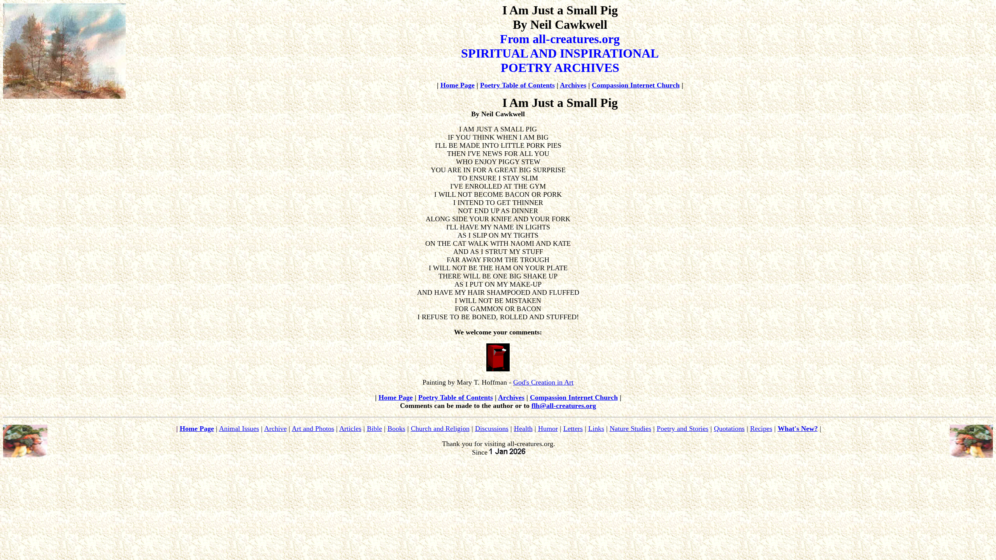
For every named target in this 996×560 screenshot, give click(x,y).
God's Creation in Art (543, 382)
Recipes (761, 428)
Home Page (457, 85)
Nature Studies (630, 428)
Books (396, 428)
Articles (350, 428)
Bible (374, 428)
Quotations (729, 428)
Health (523, 428)
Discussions (492, 428)
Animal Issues (239, 428)
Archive (275, 428)
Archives (573, 85)
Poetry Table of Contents (517, 85)
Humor (548, 428)
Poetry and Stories (682, 428)
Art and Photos (313, 428)
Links (596, 428)
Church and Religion (440, 428)
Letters (573, 428)
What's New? (798, 428)
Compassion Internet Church (636, 85)
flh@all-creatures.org (563, 406)
